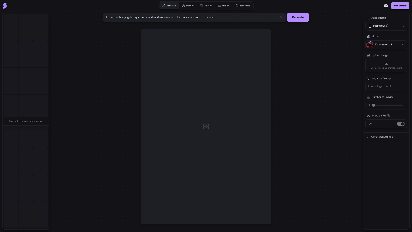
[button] (50, 121)
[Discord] (386, 6)
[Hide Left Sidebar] (51, 121)
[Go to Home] (5, 6)
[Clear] (281, 17)
